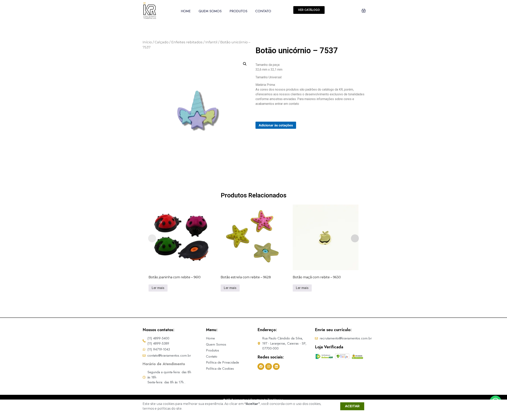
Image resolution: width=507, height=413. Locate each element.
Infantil (211, 42)
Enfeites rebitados (187, 42)
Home (186, 11)
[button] (244, 63)
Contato (263, 11)
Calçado (162, 42)
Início (147, 42)
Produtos (238, 11)
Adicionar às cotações (276, 125)
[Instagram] (268, 366)
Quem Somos (210, 11)
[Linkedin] (276, 366)
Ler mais (158, 288)
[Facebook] (260, 366)
